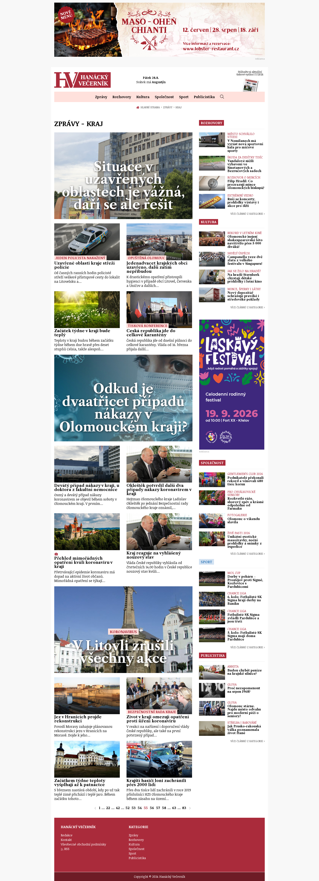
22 (108, 807)
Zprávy (101, 96)
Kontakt (66, 840)
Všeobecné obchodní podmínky (83, 844)
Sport (184, 96)
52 (128, 807)
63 (174, 807)
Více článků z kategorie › (247, 213)
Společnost (164, 96)
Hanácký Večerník (82, 80)
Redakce (66, 835)
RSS (66, 849)
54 (140, 807)
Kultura (143, 96)
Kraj (179, 107)
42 (118, 807)
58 (164, 807)
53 (134, 807)
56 (152, 807)
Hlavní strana (151, 107)
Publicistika (204, 96)
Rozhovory (121, 96)
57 (158, 807)
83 (184, 807)
